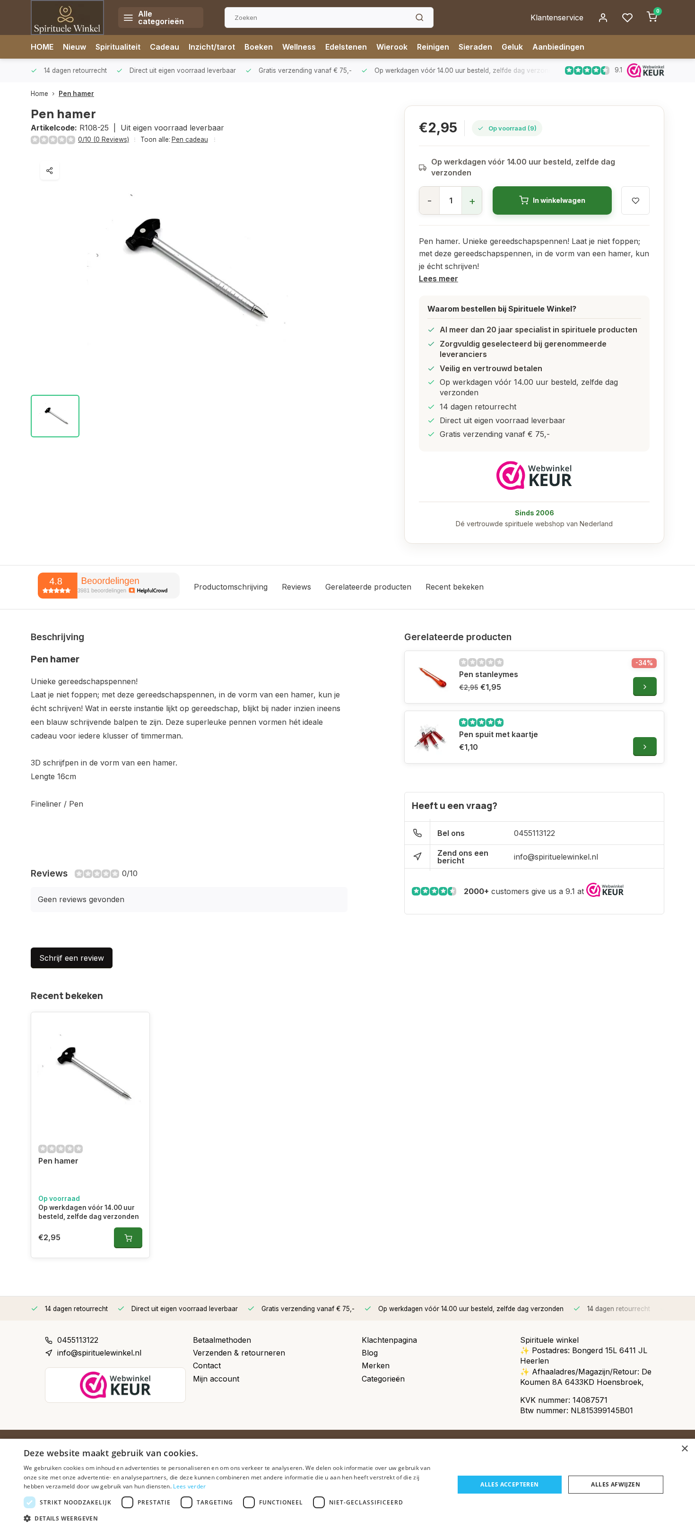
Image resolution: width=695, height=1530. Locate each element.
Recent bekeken (455, 586)
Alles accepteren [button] (509, 1484)
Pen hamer (76, 93)
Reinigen (433, 47)
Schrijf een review (71, 958)
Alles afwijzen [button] (615, 1484)
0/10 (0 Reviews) (103, 139)
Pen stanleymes (488, 674)
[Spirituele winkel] (67, 17)
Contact (207, 1365)
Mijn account (216, 1378)
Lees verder (189, 1486)
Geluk (512, 47)
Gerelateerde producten (368, 586)
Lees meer (438, 278)
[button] (233, 1518)
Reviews (296, 586)
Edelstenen (346, 47)
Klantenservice (556, 17)
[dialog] (347, 1484)
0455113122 (534, 833)
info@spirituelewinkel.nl (556, 856)
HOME (42, 47)
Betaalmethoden (222, 1340)
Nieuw (74, 47)
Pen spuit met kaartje (498, 734)
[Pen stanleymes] (431, 677)
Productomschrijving (231, 586)
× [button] (684, 1448)
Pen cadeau (190, 139)
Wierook (392, 47)
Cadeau (164, 47)
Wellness (299, 47)
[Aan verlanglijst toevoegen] (135, 1026)
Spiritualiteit (118, 47)
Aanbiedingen (558, 47)
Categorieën (383, 1378)
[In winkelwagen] (128, 1237)
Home (39, 93)
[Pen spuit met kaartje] (431, 737)
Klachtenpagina (389, 1340)
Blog (370, 1352)
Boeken (258, 47)
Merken (376, 1365)
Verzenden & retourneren (239, 1352)
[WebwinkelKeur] (534, 475)
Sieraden (475, 47)
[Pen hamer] (90, 1073)
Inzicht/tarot (212, 47)
